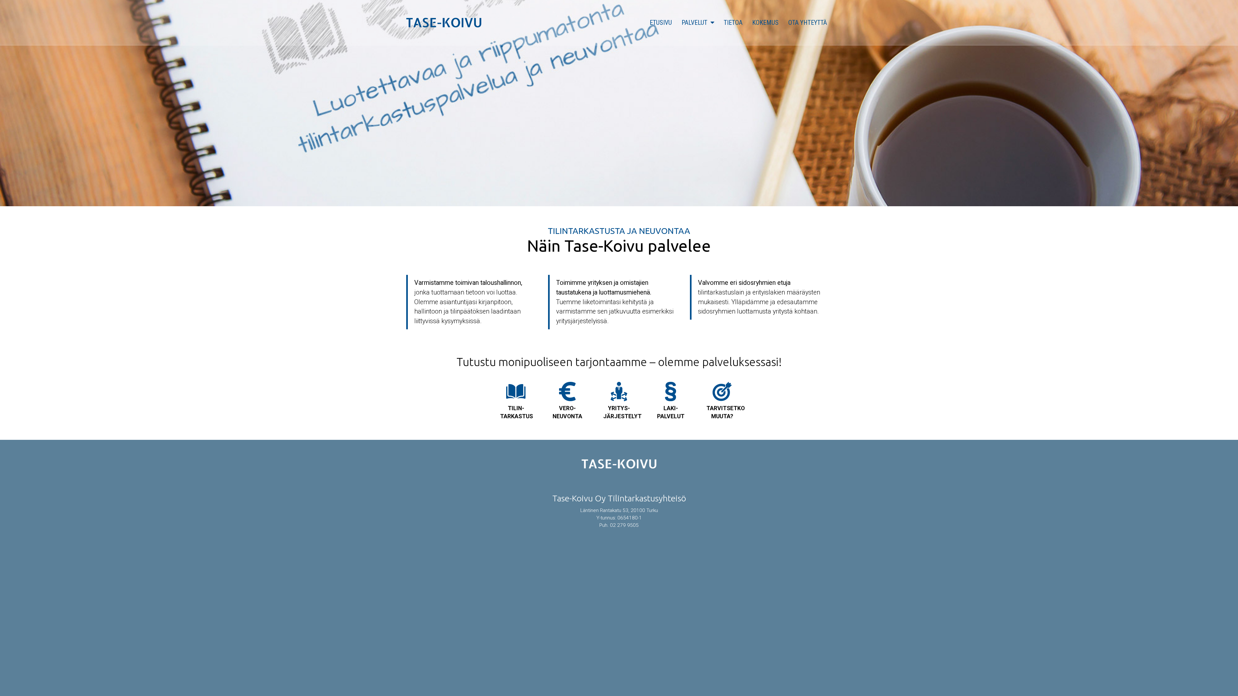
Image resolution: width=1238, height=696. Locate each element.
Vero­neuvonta (567, 412)
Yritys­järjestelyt (622, 412)
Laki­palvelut (670, 412)
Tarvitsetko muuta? (725, 412)
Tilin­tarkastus (516, 412)
